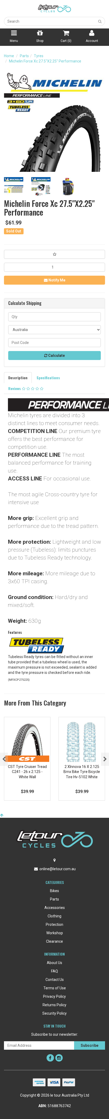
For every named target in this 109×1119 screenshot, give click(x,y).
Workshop (54, 933)
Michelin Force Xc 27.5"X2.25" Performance (45, 61)
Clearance (54, 941)
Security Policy (54, 1013)
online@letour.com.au (57, 869)
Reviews (15, 388)
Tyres (38, 56)
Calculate (56, 355)
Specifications (48, 377)
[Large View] (13, 186)
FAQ (54, 971)
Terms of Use (54, 988)
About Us (54, 963)
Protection (54, 924)
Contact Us (55, 979)
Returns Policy (54, 1005)
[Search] (100, 21)
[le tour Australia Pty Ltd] (54, 8)
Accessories (54, 908)
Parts (24, 56)
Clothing (54, 916)
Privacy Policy (54, 996)
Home (9, 56)
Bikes (54, 891)
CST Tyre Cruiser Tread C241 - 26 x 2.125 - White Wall (27, 772)
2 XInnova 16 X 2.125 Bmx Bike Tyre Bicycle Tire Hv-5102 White (81, 772)
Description (18, 377)
